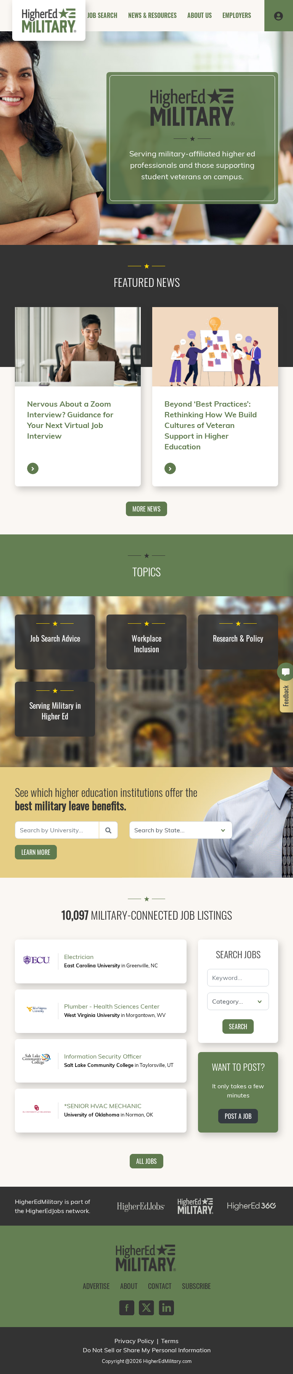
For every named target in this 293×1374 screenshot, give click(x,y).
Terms (170, 1341)
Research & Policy (238, 638)
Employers (236, 15)
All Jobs (146, 1161)
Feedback (286, 695)
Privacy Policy (134, 1341)
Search (238, 1026)
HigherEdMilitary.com (167, 1361)
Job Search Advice (55, 638)
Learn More (35, 852)
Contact (159, 1286)
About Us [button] (199, 15)
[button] (278, 16)
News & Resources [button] (152, 15)
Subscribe (196, 1286)
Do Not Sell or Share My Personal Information (147, 1350)
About (128, 1286)
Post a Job (238, 1116)
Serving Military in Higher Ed (55, 711)
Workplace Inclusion (146, 643)
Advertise (96, 1286)
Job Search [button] (102, 15)
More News (146, 508)
